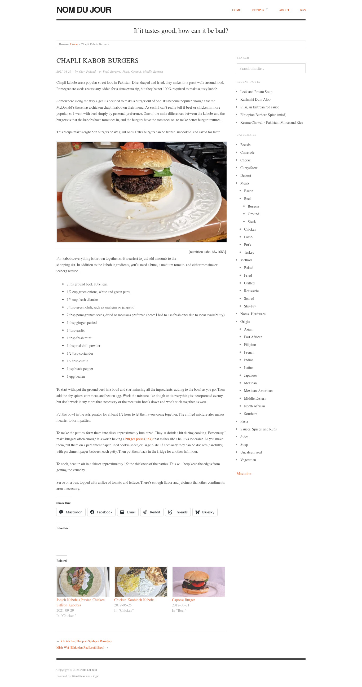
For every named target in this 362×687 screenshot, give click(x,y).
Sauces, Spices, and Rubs (258, 428)
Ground (136, 71)
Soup (244, 444)
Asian (248, 329)
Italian (249, 367)
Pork (247, 244)
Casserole (247, 152)
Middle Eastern (153, 71)
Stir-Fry (250, 306)
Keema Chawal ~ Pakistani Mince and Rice (271, 122)
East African (253, 336)
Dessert (245, 175)
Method (246, 259)
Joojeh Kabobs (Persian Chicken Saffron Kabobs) (80, 602)
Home (236, 10)
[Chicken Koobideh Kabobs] (140, 581)
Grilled (249, 282)
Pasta (244, 421)
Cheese (245, 159)
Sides (244, 436)
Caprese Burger (183, 599)
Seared (249, 298)
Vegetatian (248, 459)
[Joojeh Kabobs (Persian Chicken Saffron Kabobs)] (82, 581)
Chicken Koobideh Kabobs (134, 599)
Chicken (250, 229)
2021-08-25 (63, 71)
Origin (245, 321)
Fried (125, 71)
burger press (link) (139, 438)
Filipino (250, 344)
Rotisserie (251, 290)
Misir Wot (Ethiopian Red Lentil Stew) (80, 647)
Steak (252, 221)
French (249, 352)
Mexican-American (258, 390)
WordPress (78, 676)
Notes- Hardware (253, 313)
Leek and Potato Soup (256, 91)
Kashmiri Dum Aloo (255, 99)
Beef (105, 71)
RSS (303, 10)
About (284, 10)
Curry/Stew (249, 167)
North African (254, 405)
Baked (248, 267)
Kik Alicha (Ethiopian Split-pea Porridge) (86, 641)
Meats (244, 183)
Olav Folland (87, 71)
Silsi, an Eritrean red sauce (259, 106)
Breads (245, 144)
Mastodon (244, 473)
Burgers (115, 71)
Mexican (250, 382)
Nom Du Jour (83, 9)
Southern (251, 413)
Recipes (258, 10)
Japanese (250, 375)
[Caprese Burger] (198, 581)
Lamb (248, 236)
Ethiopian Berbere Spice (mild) (263, 114)
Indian (249, 359)
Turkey (249, 252)
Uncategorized (251, 452)
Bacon (248, 190)
